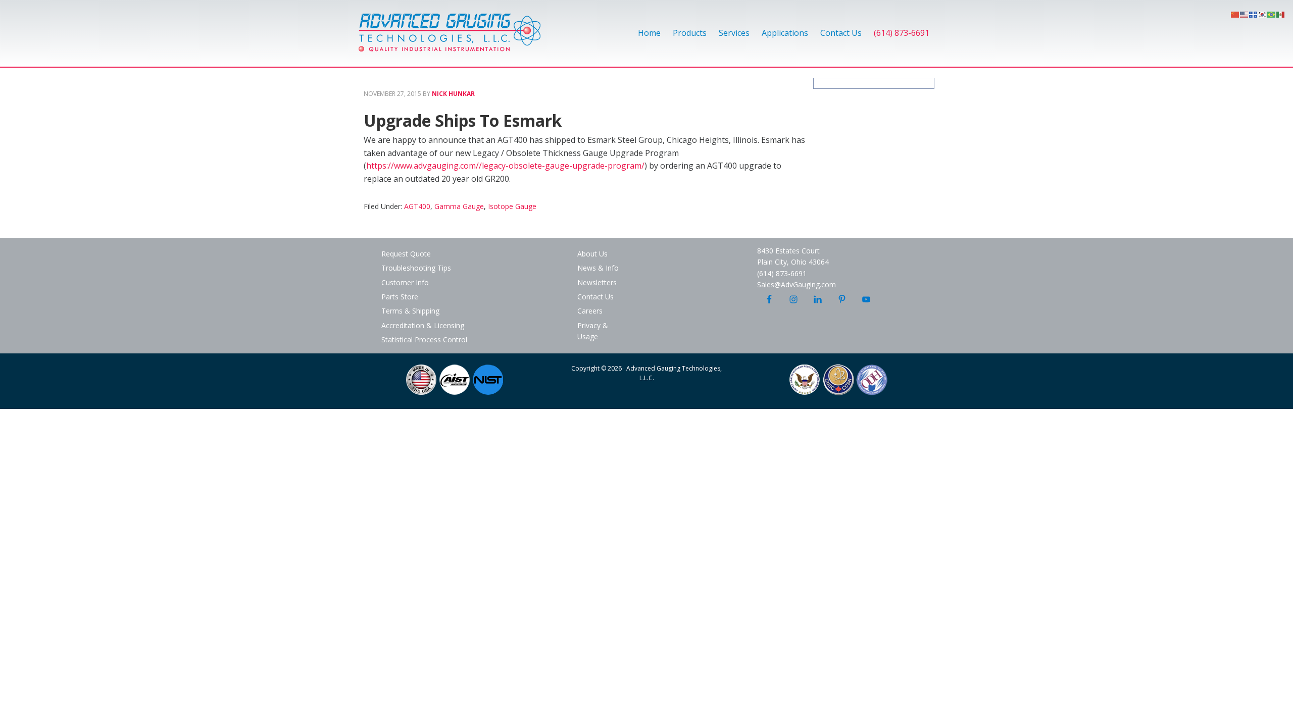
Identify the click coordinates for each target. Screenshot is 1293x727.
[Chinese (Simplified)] (1235, 13)
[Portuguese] (1271, 13)
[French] (1253, 13)
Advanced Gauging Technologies (449, 38)
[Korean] (1262, 13)
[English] (1244, 13)
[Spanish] (1280, 13)
